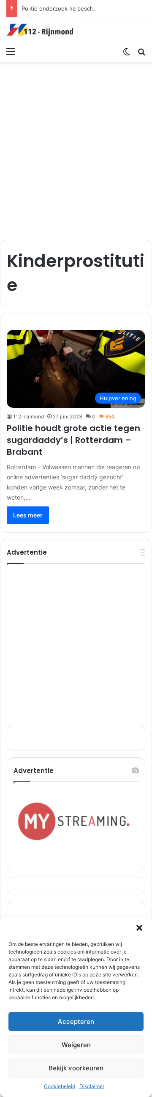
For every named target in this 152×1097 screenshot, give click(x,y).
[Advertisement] (76, 146)
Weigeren (76, 1045)
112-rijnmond (28, 416)
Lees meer (28, 515)
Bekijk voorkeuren (76, 1068)
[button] (139, 928)
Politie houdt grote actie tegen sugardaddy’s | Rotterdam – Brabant (73, 440)
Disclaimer (91, 1086)
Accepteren (76, 1021)
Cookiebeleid (59, 1086)
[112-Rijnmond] (40, 30)
